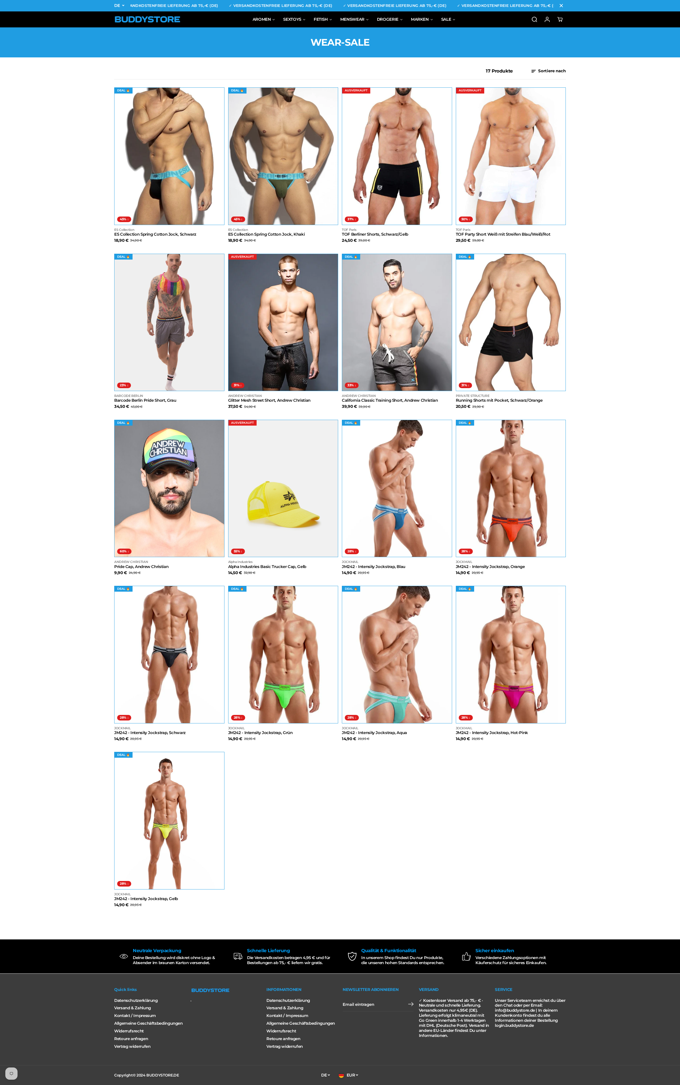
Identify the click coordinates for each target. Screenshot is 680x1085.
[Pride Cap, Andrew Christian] (169, 488)
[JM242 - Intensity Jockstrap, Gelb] (169, 820)
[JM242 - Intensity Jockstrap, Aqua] (397, 654)
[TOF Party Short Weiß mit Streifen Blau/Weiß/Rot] (511, 156)
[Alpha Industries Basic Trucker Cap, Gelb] (283, 488)
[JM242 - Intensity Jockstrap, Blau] (397, 488)
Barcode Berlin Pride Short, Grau (145, 400)
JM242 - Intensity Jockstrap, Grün (260, 732)
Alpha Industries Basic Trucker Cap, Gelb (267, 566)
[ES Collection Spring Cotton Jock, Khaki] (283, 156)
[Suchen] (534, 19)
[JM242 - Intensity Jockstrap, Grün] (283, 654)
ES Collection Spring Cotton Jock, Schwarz (155, 234)
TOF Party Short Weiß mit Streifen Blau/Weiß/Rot (503, 234)
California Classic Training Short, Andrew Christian (390, 400)
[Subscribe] (411, 1004)
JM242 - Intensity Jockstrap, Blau (373, 566)
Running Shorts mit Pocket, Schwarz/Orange (499, 400)
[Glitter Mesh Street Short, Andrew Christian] (283, 322)
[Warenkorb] (560, 19)
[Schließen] (561, 5)
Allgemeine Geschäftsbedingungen (148, 1023)
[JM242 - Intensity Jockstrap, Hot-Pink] (511, 654)
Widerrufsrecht (129, 1031)
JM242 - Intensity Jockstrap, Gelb (146, 898)
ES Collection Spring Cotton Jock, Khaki (266, 234)
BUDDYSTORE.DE (162, 1075)
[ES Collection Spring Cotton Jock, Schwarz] (169, 156)
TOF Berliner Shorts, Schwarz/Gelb (375, 234)
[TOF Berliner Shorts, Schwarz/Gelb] (397, 156)
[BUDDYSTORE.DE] (147, 19)
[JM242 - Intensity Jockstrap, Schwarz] (169, 654)
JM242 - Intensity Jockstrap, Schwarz (150, 732)
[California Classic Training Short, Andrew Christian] (397, 322)
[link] (225, 990)
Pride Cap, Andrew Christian (141, 566)
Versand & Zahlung (132, 1008)
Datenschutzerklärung (136, 1000)
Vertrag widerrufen (132, 1046)
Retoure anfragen (131, 1038)
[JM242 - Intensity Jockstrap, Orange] (511, 488)
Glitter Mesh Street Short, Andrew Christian (269, 400)
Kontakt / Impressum (135, 1015)
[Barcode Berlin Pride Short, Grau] (169, 322)
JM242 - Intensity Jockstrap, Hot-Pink (492, 732)
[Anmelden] (547, 19)
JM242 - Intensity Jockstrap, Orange (490, 566)
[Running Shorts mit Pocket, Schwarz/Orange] (511, 322)
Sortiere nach (551, 71)
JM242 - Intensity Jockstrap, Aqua (374, 732)
